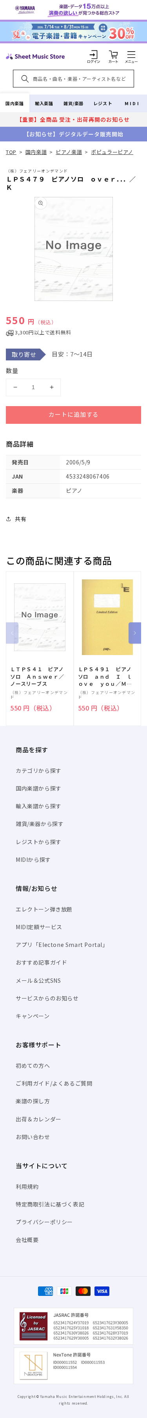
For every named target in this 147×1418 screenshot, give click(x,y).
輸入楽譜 (44, 103)
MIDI (132, 103)
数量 (12, 370)
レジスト (102, 103)
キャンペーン (33, 1016)
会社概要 (27, 1240)
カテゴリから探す (39, 770)
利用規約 (27, 1186)
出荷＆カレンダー (39, 1119)
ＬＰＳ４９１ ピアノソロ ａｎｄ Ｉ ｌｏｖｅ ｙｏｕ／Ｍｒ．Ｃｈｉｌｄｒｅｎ (105, 676)
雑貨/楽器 (73, 103)
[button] (131, 54)
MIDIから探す (33, 859)
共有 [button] (20, 519)
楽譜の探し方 (33, 1101)
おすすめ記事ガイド (41, 962)
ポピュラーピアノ (112, 152)
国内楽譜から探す (39, 788)
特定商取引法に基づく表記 (50, 1204)
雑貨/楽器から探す (40, 824)
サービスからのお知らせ (47, 998)
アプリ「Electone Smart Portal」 (62, 944)
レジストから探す (39, 842)
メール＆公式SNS (38, 980)
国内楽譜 (14, 103)
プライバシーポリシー (44, 1222)
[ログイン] (93, 54)
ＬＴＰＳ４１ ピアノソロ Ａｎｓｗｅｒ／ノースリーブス (37, 676)
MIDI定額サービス (39, 927)
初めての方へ (33, 1065)
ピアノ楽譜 (69, 152)
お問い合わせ (33, 1137)
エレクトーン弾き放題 (44, 909)
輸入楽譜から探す (39, 806)
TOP (11, 152)
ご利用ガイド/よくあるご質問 (54, 1083)
